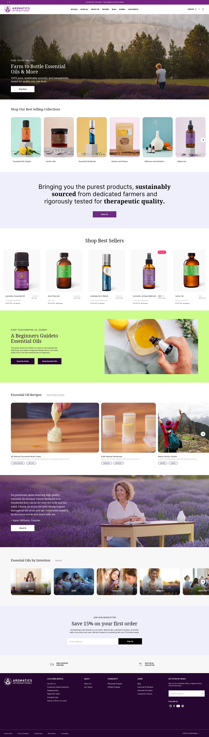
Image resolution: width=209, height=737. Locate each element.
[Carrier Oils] (59, 137)
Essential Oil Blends (87, 161)
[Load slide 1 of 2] (7, 2)
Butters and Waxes (120, 161)
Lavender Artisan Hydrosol (144, 296)
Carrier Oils (51, 161)
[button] (84, 9)
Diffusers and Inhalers (154, 161)
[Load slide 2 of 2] (9, 2)
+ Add (30, 286)
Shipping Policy (53, 690)
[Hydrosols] (190, 137)
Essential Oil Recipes (145, 687)
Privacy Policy (8, 733)
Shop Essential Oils (49, 361)
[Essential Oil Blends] (92, 137)
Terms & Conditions (23, 733)
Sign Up (130, 641)
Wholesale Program (115, 684)
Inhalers (173, 463)
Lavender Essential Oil (15, 296)
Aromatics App (52, 697)
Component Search (145, 694)
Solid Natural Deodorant (111, 457)
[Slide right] (203, 139)
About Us (104, 214)
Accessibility (64, 733)
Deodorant (106, 463)
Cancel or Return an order (57, 701)
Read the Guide (23, 361)
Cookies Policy (38, 733)
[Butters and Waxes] (125, 137)
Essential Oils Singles (22, 161)
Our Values (88, 687)
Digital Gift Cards (53, 694)
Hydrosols (181, 161)
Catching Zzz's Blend (99, 296)
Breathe (162, 463)
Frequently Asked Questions (58, 687)
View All (58, 560)
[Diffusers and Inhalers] (158, 137)
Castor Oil (179, 296)
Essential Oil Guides (145, 690)
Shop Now (23, 89)
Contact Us (51, 684)
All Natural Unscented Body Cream (26, 457)
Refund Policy (52, 733)
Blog (139, 684)
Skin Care (31, 463)
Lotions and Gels (18, 463)
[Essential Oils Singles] (26, 137)
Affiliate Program (114, 687)
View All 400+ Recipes (55, 395)
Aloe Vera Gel (54, 296)
